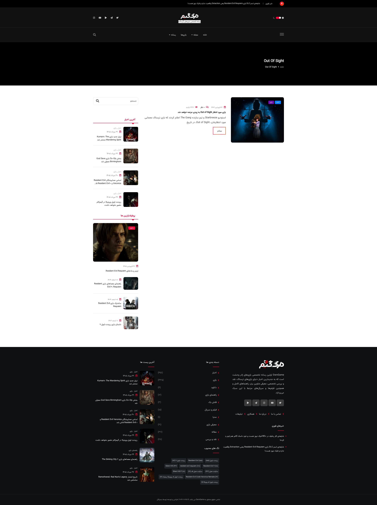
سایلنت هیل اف (195, 471)
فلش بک (212, 402)
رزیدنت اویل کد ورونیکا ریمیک (171, 477)
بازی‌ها (183, 35)
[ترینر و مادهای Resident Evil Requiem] (115, 242)
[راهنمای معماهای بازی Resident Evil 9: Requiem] (130, 283)
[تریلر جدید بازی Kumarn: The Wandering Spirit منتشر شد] (130, 134)
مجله (196, 35)
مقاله (214, 432)
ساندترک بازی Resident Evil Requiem (109, 305)
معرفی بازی (211, 425)
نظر (202, 107)
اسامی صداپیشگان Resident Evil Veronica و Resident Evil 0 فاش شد (107, 183)
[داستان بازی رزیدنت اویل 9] (130, 323)
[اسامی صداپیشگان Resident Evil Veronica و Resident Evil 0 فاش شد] (130, 177)
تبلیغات (239, 414)
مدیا (215, 417)
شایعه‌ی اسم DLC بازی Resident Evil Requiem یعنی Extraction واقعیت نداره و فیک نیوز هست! (224, 3)
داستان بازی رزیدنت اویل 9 (110, 324)
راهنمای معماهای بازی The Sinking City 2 (119, 459)
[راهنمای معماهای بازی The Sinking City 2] (147, 455)
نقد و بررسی (211, 439)
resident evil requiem (190, 466)
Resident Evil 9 (210, 466)
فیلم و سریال (211, 410)
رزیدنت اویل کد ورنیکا (209, 482)
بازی (115, 128)
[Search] (94, 35)
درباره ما (262, 414)
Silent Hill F (179, 471)
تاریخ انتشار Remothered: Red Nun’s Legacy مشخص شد (117, 478)
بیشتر (219, 131)
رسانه (173, 35)
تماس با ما (276, 414)
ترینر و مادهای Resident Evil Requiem (122, 271)
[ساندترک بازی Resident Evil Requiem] (130, 303)
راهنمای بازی (211, 395)
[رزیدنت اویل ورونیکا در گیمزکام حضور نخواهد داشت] (130, 199)
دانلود (214, 387)
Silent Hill (171, 466)
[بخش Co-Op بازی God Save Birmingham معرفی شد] (130, 156)
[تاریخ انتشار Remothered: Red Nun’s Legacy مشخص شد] (147, 474)
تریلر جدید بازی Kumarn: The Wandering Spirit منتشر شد (109, 138)
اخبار (119, 128)
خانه (205, 35)
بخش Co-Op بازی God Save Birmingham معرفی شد (108, 160)
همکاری (250, 414)
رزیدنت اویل (212, 460)
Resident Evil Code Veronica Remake (202, 477)
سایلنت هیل (211, 471)
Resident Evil (195, 460)
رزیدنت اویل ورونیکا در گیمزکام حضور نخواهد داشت (109, 204)
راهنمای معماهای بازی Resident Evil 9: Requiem (107, 285)
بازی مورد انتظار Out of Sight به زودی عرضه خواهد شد (202, 112)
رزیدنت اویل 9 (178, 460)
